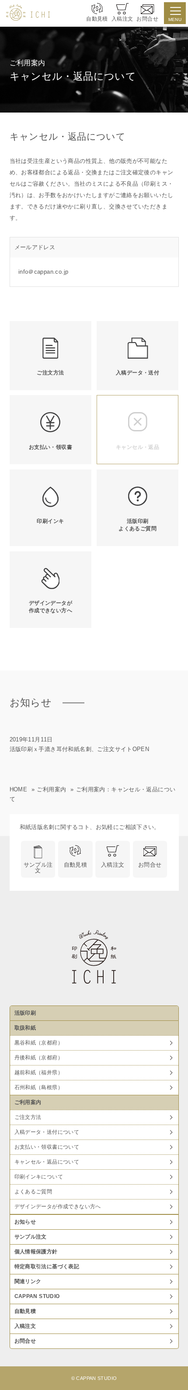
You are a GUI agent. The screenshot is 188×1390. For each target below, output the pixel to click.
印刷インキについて (38, 1177)
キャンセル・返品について (47, 1162)
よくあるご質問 (33, 1192)
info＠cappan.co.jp (43, 271)
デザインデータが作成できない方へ (57, 1206)
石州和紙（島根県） (38, 1087)
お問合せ (150, 864)
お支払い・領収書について (47, 1147)
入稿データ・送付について (47, 1132)
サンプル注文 (38, 867)
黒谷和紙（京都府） (38, 1043)
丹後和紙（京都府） (38, 1058)
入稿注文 (113, 864)
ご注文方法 (28, 1117)
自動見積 (75, 864)
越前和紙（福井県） (38, 1072)
